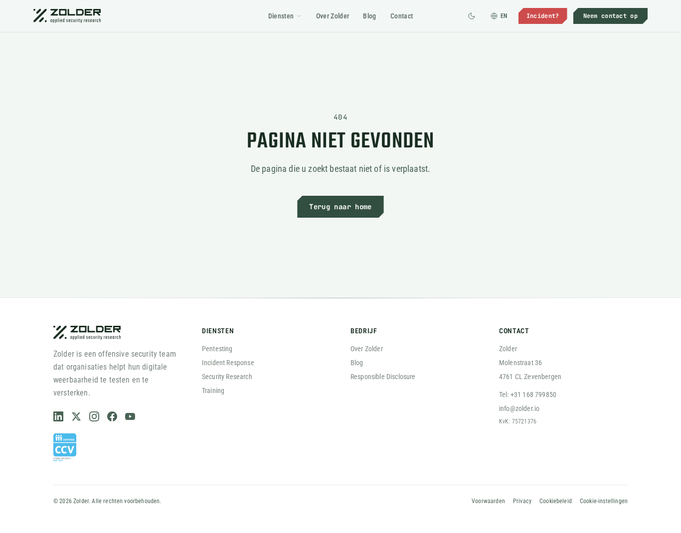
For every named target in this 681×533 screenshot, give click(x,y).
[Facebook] (112, 416)
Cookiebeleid (555, 501)
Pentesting (217, 349)
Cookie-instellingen (604, 501)
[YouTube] (130, 416)
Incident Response (228, 363)
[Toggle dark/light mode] (472, 16)
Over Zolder (332, 16)
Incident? (542, 16)
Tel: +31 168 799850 (527, 395)
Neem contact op (610, 16)
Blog (369, 16)
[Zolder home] (67, 16)
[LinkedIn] (58, 416)
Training (213, 391)
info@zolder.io (519, 408)
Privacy (522, 501)
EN (504, 15)
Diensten (281, 16)
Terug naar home (340, 206)
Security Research (227, 377)
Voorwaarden (488, 501)
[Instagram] (94, 416)
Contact (401, 16)
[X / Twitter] (76, 416)
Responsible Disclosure (383, 377)
